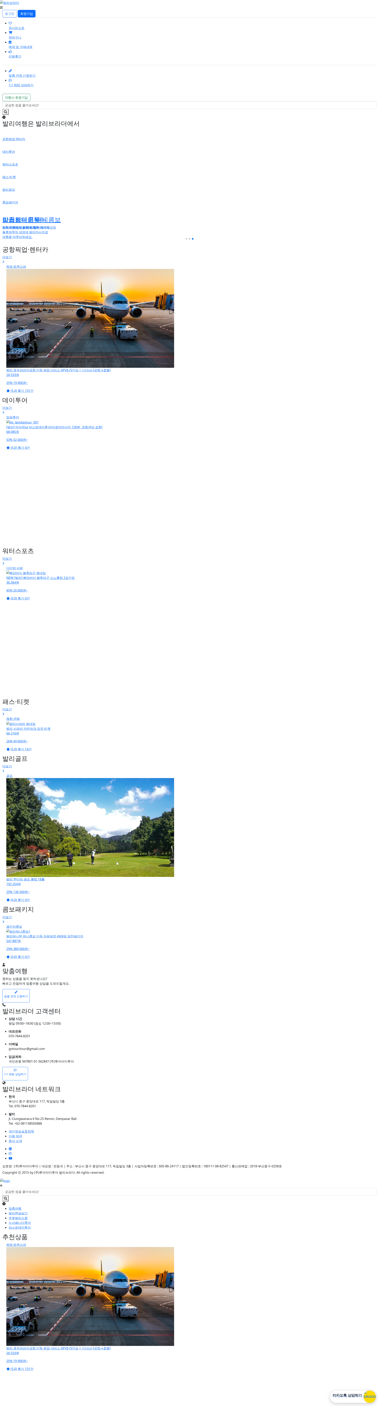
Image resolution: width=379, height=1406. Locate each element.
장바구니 (15, 37)
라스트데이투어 (20, 1227)
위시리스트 (16, 28)
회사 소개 (15, 1141)
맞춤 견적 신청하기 (22, 75)
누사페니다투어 (20, 1223)
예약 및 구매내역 (20, 47)
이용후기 (15, 56)
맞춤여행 (15, 1208)
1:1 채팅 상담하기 (21, 85)
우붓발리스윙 (18, 1218)
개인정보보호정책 (21, 1131)
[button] (186, 239)
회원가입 (26, 13)
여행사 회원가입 (16, 97)
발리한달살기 (18, 1213)
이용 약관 (15, 1136)
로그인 (9, 13)
